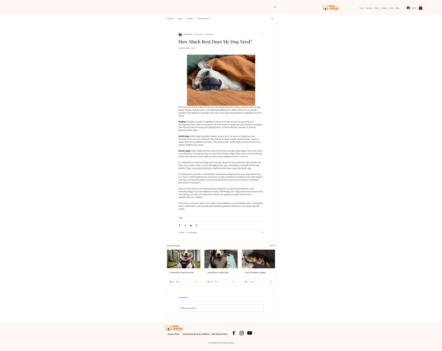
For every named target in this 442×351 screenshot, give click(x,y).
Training (190, 18)
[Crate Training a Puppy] (258, 259)
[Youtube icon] (249, 333)
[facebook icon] (234, 333)
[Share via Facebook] (179, 225)
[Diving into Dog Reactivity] (183, 259)
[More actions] (262, 34)
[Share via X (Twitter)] (185, 225)
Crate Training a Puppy (255, 272)
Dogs (180, 18)
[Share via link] (196, 225)
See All (272, 245)
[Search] (275, 7)
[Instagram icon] (241, 333)
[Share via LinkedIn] (191, 225)
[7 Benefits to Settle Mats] (221, 259)
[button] (421, 7)
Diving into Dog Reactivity (182, 272)
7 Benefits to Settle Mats (218, 272)
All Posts (170, 18)
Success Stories (203, 18)
